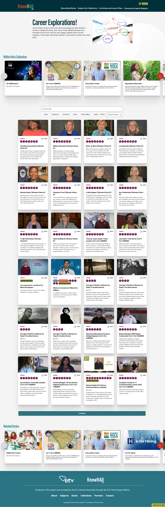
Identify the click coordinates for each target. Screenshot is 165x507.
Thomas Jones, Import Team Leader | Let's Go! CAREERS (97, 240)
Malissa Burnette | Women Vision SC (65, 147)
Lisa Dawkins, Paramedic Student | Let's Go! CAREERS (32, 384)
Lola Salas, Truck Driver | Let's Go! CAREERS (130, 240)
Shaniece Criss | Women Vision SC (65, 193)
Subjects (64, 495)
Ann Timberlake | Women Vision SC (131, 193)
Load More (81, 413)
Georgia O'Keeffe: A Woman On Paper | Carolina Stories (98, 286)
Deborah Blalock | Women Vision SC (65, 240)
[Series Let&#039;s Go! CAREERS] (62, 440)
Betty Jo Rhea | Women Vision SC (98, 146)
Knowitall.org (25, 7)
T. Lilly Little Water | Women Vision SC (30, 240)
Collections (86, 495)
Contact (110, 495)
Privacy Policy (99, 502)
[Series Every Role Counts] (102, 440)
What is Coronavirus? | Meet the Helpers (65, 289)
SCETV (67, 479)
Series (74, 495)
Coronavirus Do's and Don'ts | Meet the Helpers (31, 286)
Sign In (145, 3)
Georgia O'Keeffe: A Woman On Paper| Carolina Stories (65, 335)
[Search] (140, 4)
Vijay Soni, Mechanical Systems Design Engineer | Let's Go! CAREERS (98, 336)
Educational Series (68, 8)
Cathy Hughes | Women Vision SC (98, 192)
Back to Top (157, 505)
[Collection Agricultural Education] (141, 71)
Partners (98, 495)
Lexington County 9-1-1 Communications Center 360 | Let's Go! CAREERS (130, 385)
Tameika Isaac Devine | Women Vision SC (32, 147)
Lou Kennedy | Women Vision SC (131, 146)
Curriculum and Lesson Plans (110, 8)
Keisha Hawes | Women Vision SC (32, 192)
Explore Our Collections (87, 8)
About (54, 495)
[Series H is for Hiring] (141, 440)
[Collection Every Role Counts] (102, 71)
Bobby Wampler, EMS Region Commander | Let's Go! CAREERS (131, 335)
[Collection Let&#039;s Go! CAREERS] (62, 71)
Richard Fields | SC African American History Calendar (96, 386)
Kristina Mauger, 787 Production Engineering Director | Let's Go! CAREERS (65, 385)
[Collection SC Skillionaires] (23, 71)
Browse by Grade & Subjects (136, 8)
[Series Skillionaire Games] (23, 440)
